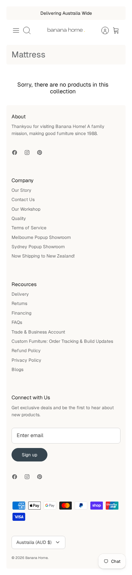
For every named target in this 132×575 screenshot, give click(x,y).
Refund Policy (26, 350)
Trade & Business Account (38, 332)
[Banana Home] (66, 30)
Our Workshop (26, 209)
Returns (19, 303)
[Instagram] (27, 152)
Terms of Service (29, 228)
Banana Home (36, 557)
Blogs (17, 369)
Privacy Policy (26, 360)
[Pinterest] (39, 152)
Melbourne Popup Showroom (41, 237)
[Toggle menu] (16, 30)
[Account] (102, 30)
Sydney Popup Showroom (38, 246)
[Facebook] (14, 152)
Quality (19, 218)
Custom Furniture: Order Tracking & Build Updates (62, 341)
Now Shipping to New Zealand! (43, 256)
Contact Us (23, 199)
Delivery (20, 294)
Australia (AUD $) (34, 542)
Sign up (29, 455)
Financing (21, 313)
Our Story (21, 190)
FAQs (17, 322)
